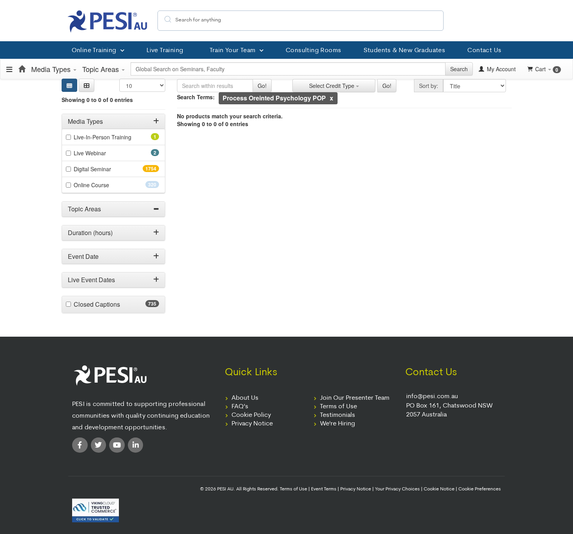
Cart (546, 69)
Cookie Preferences (479, 489)
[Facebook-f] (80, 445)
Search (459, 69)
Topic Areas (101, 69)
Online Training (94, 50)
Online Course (105, 185)
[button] (86, 85)
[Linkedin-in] (135, 445)
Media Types (52, 69)
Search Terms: (196, 97)
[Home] (21, 69)
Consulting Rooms (313, 50)
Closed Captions (112, 304)
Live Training (165, 50)
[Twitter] (98, 445)
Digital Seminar (108, 169)
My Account (500, 69)
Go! (262, 86)
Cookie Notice (439, 489)
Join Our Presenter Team (354, 398)
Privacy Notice (252, 424)
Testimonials (337, 415)
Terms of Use (338, 407)
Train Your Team (233, 50)
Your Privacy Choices (397, 489)
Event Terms (323, 489)
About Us (245, 398)
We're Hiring (337, 424)
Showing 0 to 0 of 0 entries (97, 100)
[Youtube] (117, 445)
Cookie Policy (251, 415)
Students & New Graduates (405, 50)
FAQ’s (240, 407)
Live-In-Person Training (113, 137)
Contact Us (484, 50)
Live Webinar (100, 153)
